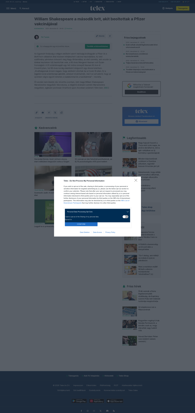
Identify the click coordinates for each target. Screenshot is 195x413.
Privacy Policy (110, 232)
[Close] (136, 181)
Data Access (97, 232)
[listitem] (96, 212)
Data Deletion (85, 232)
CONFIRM (81, 224)
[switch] (125, 216)
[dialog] (97, 207)
